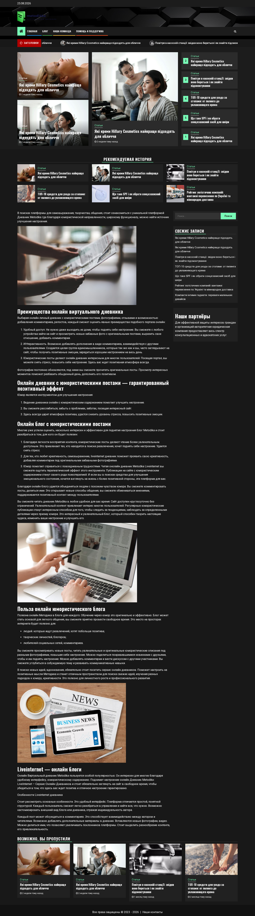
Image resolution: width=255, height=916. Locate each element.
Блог (45, 31)
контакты (156, 912)
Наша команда (62, 31)
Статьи (195, 56)
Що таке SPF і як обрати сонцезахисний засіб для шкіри (210, 120)
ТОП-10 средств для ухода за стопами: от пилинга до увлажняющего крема (209, 101)
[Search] (235, 31)
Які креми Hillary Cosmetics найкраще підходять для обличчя (71, 43)
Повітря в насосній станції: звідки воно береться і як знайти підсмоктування (168, 43)
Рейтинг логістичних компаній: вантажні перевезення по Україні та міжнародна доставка (208, 196)
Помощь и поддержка (90, 31)
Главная (32, 31)
